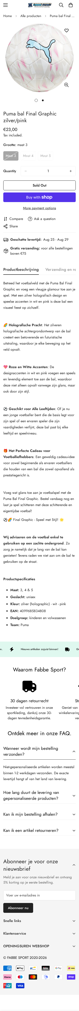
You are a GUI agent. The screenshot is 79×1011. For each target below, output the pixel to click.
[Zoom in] (66, 85)
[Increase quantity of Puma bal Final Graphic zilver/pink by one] (70, 171)
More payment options (39, 208)
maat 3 (12, 157)
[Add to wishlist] (66, 31)
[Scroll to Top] (71, 988)
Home (7, 16)
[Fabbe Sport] (39, 5)
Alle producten (30, 16)
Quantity (9, 170)
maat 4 (29, 157)
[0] (71, 5)
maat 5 (46, 157)
